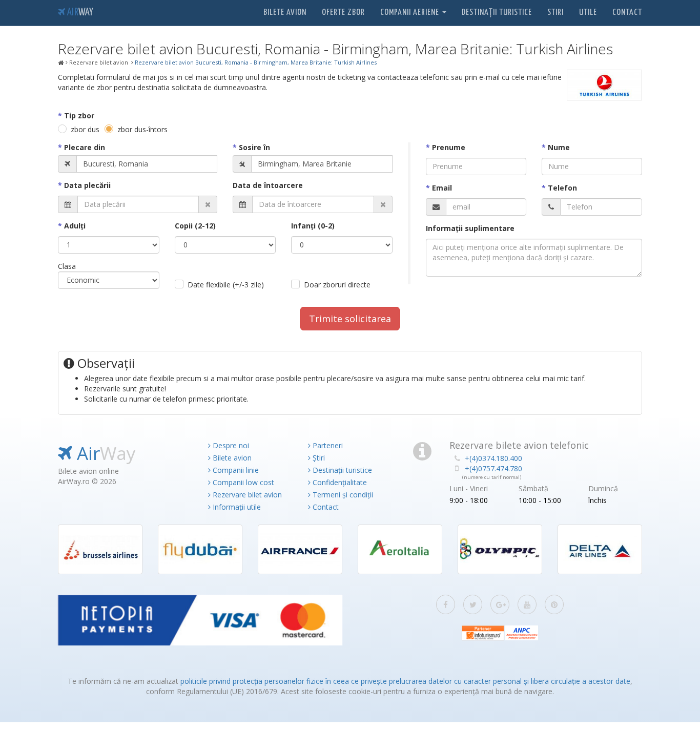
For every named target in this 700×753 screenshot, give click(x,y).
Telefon (562, 188)
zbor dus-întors (142, 129)
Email (442, 188)
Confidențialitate (339, 482)
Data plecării (87, 185)
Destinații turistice (497, 12)
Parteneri (327, 445)
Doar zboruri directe (337, 284)
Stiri (555, 12)
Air (79, 12)
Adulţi (75, 226)
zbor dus (85, 129)
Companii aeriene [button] (410, 12)
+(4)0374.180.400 (493, 458)
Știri (318, 458)
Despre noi (230, 445)
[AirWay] (61, 63)
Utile (588, 12)
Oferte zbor (343, 12)
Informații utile (236, 507)
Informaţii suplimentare (470, 228)
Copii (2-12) (195, 226)
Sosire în (254, 147)
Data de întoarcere (268, 185)
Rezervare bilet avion (246, 494)
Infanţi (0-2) (313, 226)
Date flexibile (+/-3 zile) (226, 284)
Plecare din (84, 147)
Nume (559, 147)
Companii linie (235, 470)
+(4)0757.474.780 (493, 468)
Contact (627, 12)
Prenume (448, 147)
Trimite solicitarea (350, 318)
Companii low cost (242, 482)
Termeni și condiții (342, 494)
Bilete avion (284, 12)
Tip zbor (79, 115)
